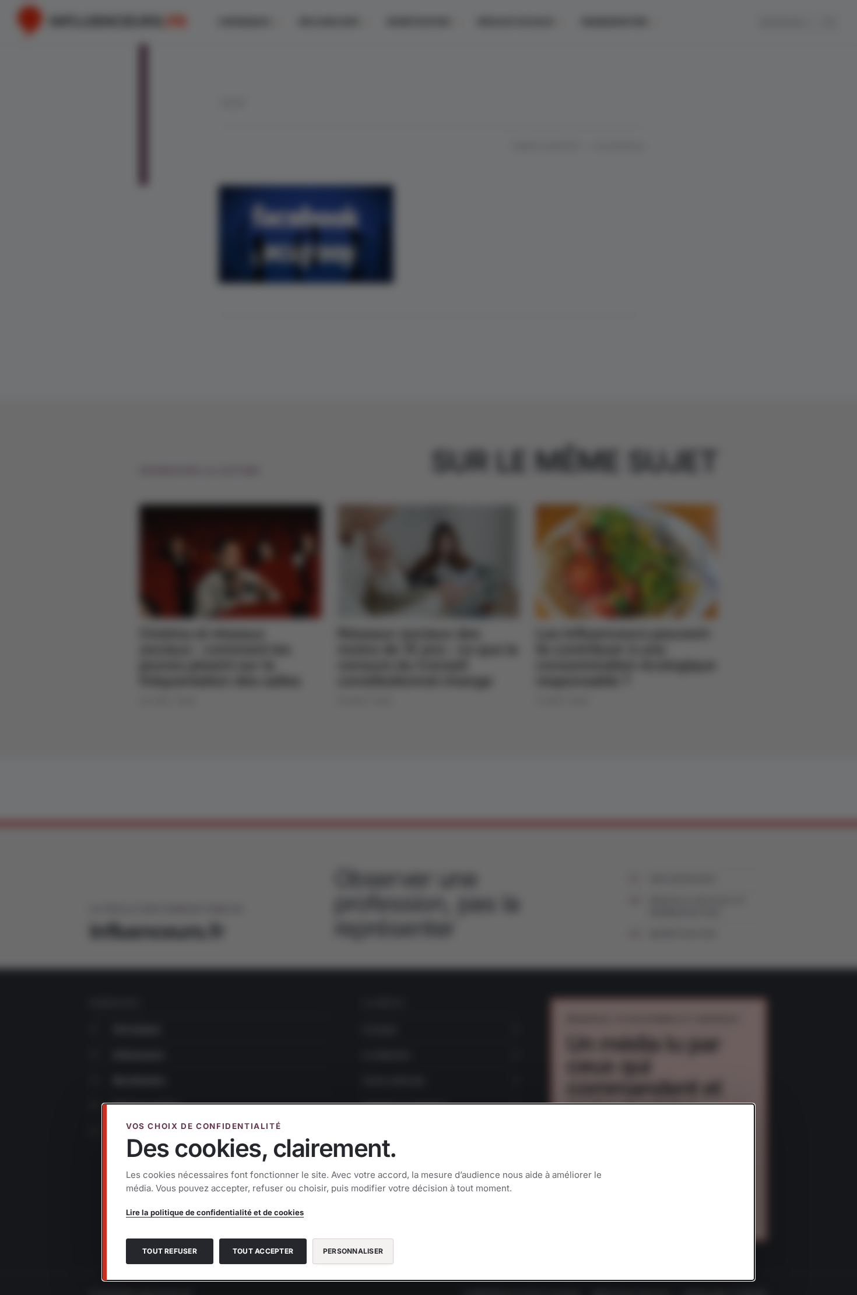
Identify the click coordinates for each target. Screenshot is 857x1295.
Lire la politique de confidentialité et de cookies (215, 1212)
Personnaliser (353, 1251)
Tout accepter (263, 1251)
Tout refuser (169, 1251)
